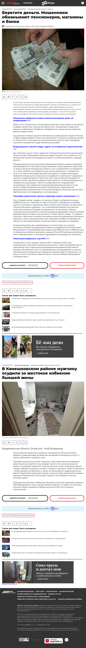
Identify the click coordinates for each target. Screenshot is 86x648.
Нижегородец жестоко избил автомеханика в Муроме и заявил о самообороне (39, 553)
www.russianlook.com (14, 91)
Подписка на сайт (54, 594)
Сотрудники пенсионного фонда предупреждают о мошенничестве (35, 313)
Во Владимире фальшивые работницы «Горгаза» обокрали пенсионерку (37, 327)
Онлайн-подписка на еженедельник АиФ (31, 594)
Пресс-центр (40, 591)
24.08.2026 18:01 (7, 365)
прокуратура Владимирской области (15, 437)
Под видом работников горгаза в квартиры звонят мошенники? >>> (46, 196)
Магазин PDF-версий (66, 591)
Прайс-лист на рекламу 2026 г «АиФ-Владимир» (33, 596)
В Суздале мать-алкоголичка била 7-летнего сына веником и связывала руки (39, 538)
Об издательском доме (25, 591)
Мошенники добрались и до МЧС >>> (31, 239)
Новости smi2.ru (9, 358)
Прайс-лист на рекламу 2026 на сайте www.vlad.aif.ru (36, 599)
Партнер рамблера (36, 639)
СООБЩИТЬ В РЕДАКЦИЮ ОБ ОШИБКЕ (70, 599)
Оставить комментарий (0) (67, 265)
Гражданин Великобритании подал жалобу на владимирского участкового (38, 320)
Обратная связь (51, 591)
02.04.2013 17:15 (7, 9)
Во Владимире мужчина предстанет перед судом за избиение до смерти (37, 546)
